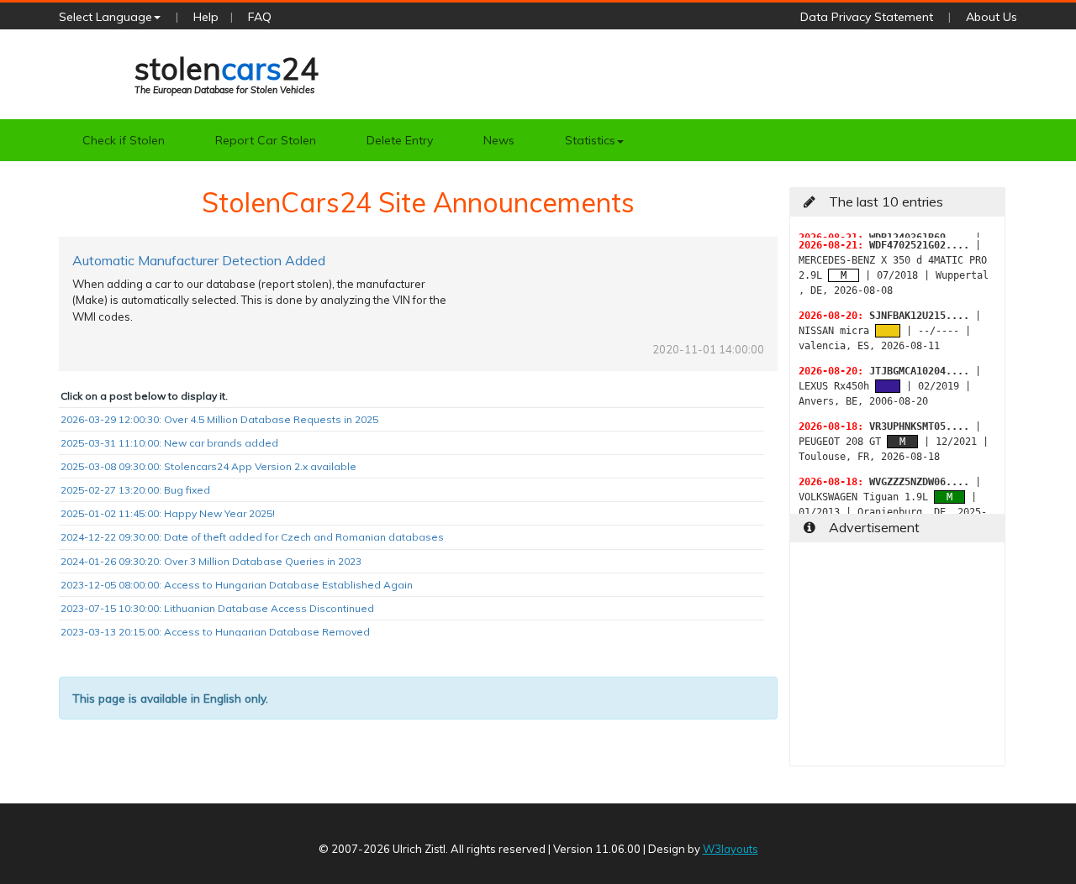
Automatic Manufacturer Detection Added (198, 260)
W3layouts (730, 848)
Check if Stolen (123, 140)
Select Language (105, 16)
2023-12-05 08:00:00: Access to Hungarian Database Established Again (237, 584)
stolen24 (226, 73)
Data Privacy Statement (866, 16)
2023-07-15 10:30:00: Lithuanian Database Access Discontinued (217, 608)
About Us (991, 16)
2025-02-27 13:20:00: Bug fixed (135, 490)
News (498, 140)
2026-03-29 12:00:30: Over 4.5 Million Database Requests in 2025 (219, 419)
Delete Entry (400, 140)
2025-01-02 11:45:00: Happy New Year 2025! (168, 513)
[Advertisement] (897, 661)
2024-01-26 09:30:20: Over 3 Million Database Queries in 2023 (211, 561)
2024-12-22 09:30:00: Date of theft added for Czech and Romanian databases (252, 537)
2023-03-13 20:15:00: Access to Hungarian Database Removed (215, 631)
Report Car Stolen (265, 140)
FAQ (260, 16)
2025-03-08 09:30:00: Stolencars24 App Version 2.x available (208, 466)
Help (206, 16)
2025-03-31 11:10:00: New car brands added (169, 443)
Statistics (590, 140)
